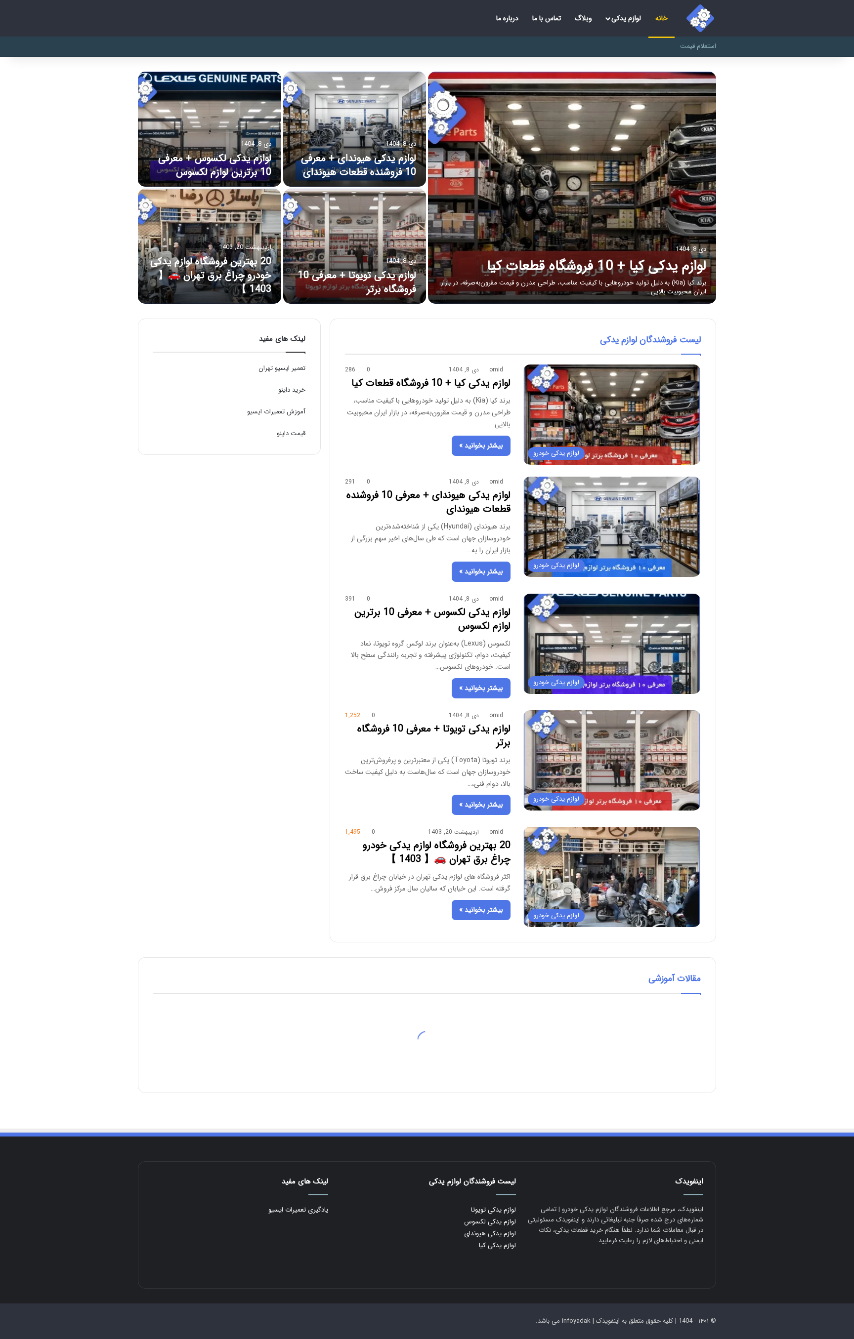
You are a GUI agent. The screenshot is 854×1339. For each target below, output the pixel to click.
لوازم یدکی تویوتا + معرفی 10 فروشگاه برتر (357, 282)
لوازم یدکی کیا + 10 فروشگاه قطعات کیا (596, 266)
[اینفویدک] (700, 18)
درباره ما (507, 18)
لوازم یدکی (626, 18)
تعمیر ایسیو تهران (281, 368)
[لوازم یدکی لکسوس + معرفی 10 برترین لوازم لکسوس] (209, 129)
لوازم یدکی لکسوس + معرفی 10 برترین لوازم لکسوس (214, 165)
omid (496, 369)
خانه (661, 18)
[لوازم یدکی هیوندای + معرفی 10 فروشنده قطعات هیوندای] (355, 129)
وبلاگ (583, 18)
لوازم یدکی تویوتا (493, 1210)
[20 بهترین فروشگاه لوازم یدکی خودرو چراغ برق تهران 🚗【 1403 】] (209, 246)
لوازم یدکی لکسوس (490, 1222)
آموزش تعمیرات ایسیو (276, 411)
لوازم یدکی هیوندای (490, 1233)
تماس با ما (546, 18)
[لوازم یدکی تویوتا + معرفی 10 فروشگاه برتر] (355, 246)
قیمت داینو (291, 433)
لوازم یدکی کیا (497, 1245)
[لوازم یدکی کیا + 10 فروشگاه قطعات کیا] (572, 188)
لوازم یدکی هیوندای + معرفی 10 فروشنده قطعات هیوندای (358, 165)
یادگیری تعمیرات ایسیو (298, 1210)
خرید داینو (291, 390)
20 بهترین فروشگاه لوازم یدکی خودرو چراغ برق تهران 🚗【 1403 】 (210, 275)
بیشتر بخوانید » (481, 445)
